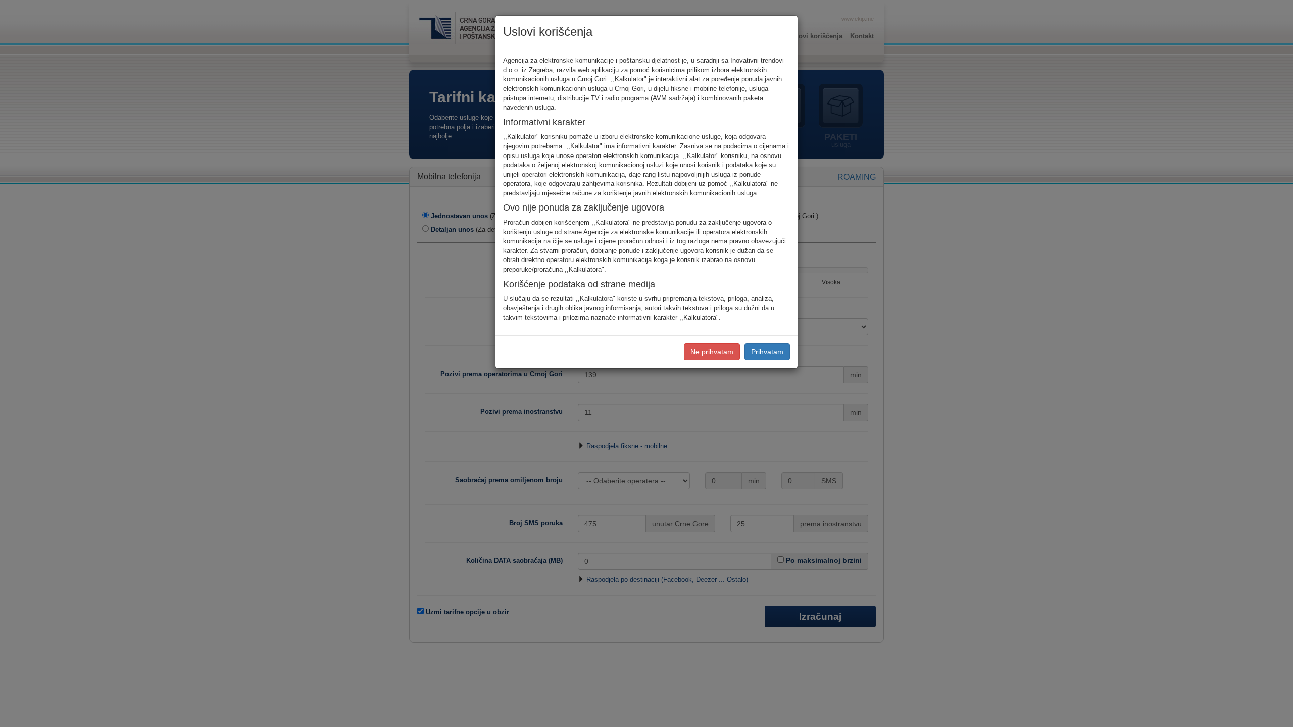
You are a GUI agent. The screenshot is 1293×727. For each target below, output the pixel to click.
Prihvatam (767, 352)
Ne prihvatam (711, 352)
